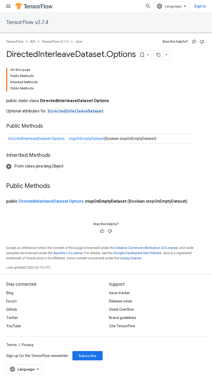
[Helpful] (194, 41)
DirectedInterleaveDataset (75, 111)
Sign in (200, 6)
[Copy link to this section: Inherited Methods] (55, 156)
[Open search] (148, 6)
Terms (11, 345)
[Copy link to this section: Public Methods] (48, 126)
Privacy (28, 345)
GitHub (11, 309)
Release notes (120, 301)
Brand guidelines (122, 318)
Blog (9, 293)
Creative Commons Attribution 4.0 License (146, 248)
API (32, 41)
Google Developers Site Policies (137, 253)
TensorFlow (15, 41)
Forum (11, 301)
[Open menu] (8, 6)
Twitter (12, 318)
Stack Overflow (121, 309)
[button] (34, 166)
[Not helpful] (202, 41)
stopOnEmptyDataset (86, 138)
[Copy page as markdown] (158, 54)
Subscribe (87, 355)
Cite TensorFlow (122, 326)
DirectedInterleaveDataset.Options (36, 138)
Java (78, 41)
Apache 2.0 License (68, 253)
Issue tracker (119, 293)
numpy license (130, 258)
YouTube (13, 326)
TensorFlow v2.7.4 (27, 22)
